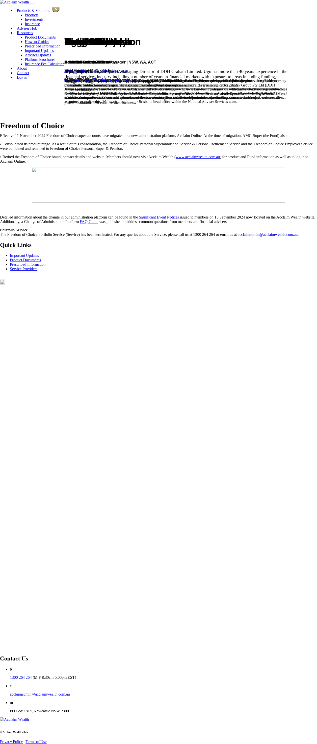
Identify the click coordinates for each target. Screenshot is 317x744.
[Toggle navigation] (32, 3)
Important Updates (24, 255)
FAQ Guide (89, 221)
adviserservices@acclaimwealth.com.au (100, 79)
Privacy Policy (11, 742)
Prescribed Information (28, 264)
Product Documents (25, 260)
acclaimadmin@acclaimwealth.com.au (268, 234)
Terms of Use (36, 742)
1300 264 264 (21, 677)
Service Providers (23, 269)
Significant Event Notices (159, 217)
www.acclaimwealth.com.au (198, 157)
